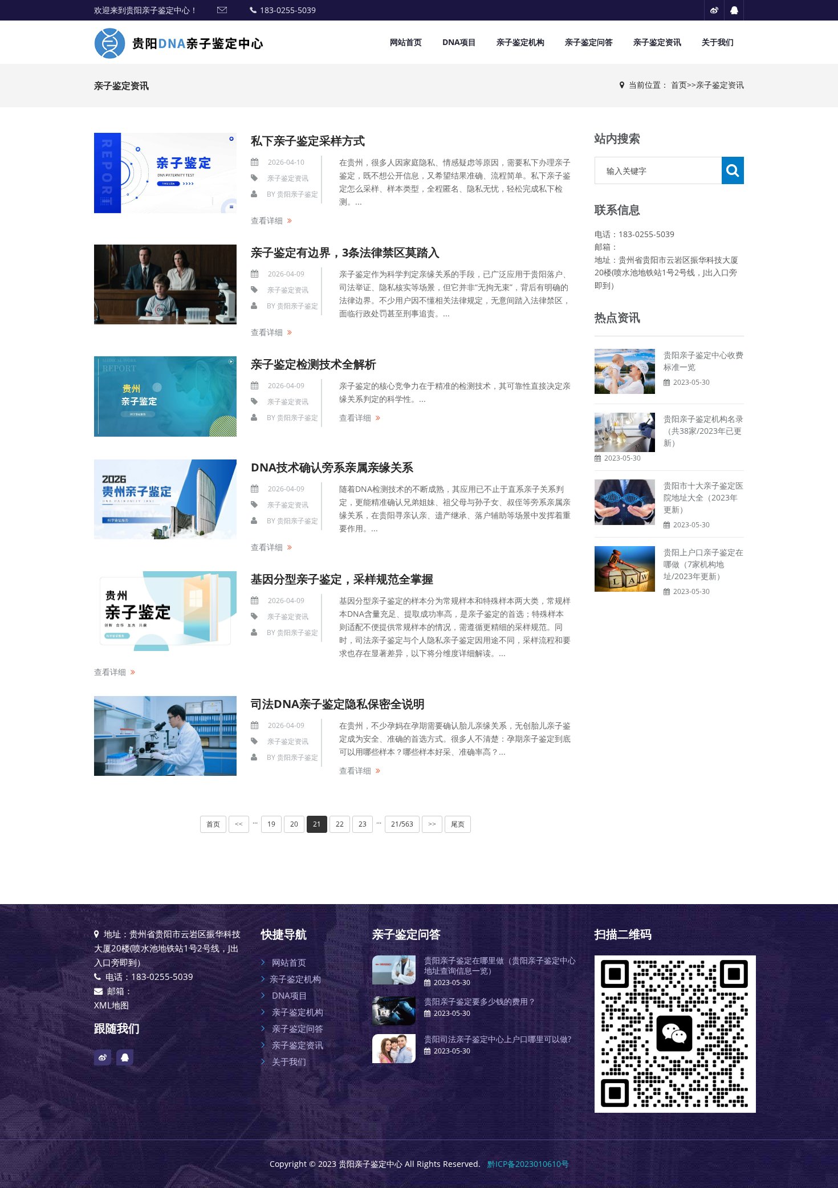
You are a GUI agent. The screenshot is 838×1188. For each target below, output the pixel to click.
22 (340, 824)
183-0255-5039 (288, 10)
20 (294, 824)
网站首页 (406, 41)
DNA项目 (459, 41)
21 (317, 824)
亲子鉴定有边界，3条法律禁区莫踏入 (345, 252)
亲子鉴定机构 (520, 41)
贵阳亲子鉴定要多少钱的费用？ (480, 1001)
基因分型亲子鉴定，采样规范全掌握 (342, 579)
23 (363, 824)
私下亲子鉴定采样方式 (308, 140)
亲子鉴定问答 (589, 41)
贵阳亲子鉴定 (297, 194)
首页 (679, 84)
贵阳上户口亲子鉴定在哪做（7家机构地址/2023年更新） (703, 564)
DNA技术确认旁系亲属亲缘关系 (332, 467)
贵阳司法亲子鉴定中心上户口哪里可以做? (497, 1039)
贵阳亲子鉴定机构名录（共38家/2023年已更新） (703, 430)
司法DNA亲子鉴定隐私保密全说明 (338, 703)
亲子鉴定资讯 (657, 41)
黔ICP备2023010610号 (528, 1163)
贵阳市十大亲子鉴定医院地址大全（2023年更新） (703, 497)
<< (239, 824)
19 (271, 824)
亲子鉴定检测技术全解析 (313, 364)
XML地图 (111, 1005)
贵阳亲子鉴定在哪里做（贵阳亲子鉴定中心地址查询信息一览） (500, 965)
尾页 (458, 824)
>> (432, 824)
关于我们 (718, 41)
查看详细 (267, 220)
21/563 (402, 824)
